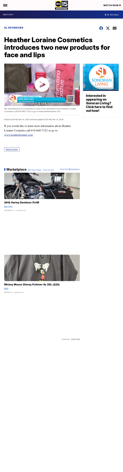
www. (7, 135)
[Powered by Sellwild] (75, 339)
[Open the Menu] (5, 5)
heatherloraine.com (22, 135)
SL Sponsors (13, 27)
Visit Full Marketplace (70, 169)
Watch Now (111, 5)
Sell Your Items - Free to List (41, 170)
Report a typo (12, 149)
